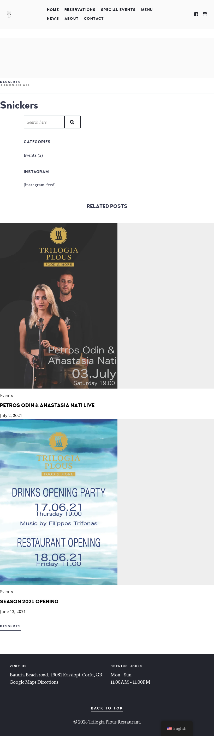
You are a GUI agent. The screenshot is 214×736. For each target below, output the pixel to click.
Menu (147, 10)
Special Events (118, 10)
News (53, 18)
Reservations (80, 10)
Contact (94, 18)
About (71, 18)
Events (30, 155)
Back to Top (107, 708)
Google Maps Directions (34, 681)
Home (53, 10)
